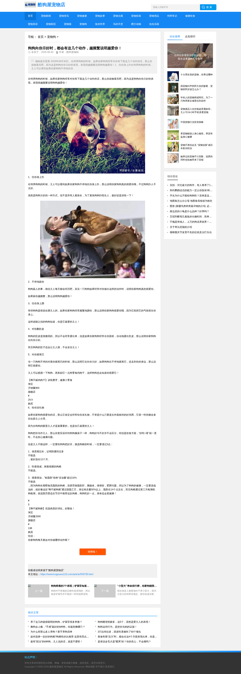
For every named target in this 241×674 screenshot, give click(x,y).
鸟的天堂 (118, 24)
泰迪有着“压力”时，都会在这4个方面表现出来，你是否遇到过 (127, 636)
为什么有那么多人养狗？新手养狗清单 (51, 631)
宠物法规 (118, 15)
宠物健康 (82, 15)
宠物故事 (100, 15)
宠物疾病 (136, 15)
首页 (30, 15)
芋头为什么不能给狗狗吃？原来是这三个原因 (194, 195)
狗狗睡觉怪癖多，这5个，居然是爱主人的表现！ (124, 621)
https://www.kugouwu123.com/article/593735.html (66, 574)
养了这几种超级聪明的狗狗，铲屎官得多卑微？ (56, 621)
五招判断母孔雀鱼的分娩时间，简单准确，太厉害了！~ (200, 216)
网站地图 (90, 666)
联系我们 (109, 666)
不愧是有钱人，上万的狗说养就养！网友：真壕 (195, 221)
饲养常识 (172, 15)
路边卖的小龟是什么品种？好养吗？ (189, 211)
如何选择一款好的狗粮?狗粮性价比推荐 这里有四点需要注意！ (60, 636)
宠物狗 (83, 24)
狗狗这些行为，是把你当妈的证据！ (117, 626)
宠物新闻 (46, 15)
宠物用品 (154, 15)
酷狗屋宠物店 (56, 666)
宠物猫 (67, 24)
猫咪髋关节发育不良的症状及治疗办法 (191, 232)
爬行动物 (136, 24)
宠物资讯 (64, 15)
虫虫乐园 (154, 24)
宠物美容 (33, 24)
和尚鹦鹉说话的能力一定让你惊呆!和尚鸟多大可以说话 (200, 190)
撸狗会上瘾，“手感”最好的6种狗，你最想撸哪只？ (57, 626)
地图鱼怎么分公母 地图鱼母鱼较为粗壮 (191, 200)
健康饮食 (190, 15)
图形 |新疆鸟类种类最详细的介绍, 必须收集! (193, 206)
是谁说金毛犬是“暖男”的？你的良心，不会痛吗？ (124, 641)
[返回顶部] (237, 603)
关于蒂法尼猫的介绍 (181, 227)
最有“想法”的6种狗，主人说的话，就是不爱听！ (56, 641)
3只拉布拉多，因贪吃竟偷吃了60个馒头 (119, 631)
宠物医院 (51, 24)
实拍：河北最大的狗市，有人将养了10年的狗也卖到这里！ (202, 185)
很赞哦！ (93, 551)
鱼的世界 (100, 24)
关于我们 (100, 666)
